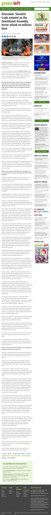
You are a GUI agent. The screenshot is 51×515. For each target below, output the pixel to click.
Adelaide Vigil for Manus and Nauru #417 (41, 97)
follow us (18, 450)
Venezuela (4, 457)
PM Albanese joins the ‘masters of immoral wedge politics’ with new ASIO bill (41, 229)
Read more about (37, 509)
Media (16, 9)
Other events (42, 102)
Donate (44, 2)
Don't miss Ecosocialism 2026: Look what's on (42, 191)
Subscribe (12, 448)
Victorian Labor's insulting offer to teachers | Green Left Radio (41, 177)
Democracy (4, 453)
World (18, 33)
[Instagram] (41, 211)
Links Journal (26, 490)
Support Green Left (40, 125)
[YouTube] (35, 211)
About (17, 492)
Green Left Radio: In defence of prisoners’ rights (42, 233)
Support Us (10, 9)
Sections (4, 9)
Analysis (3, 491)
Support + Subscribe (36, 2)
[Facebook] (5, 36)
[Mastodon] (2, 36)
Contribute (18, 493)
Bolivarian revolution (6, 455)
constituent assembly (26, 455)
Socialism (28, 453)
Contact (17, 495)
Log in (48, 2)
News (3, 490)
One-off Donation (11, 470)
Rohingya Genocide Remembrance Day (39, 92)
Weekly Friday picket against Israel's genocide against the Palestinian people (41, 83)
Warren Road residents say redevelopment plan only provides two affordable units (41, 238)
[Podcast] (36, 211)
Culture (3, 494)
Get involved (27, 9)
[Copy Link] (15, 36)
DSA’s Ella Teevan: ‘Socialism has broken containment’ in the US (42, 224)
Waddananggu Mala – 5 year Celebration (41, 78)
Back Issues (4, 496)
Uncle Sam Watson (11, 457)
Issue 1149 (13, 33)
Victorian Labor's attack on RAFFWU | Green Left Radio (41, 162)
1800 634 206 (14, 479)
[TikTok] (39, 211)
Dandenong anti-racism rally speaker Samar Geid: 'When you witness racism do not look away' (42, 186)
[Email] (12, 36)
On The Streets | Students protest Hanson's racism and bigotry (41, 167)
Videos (10, 493)
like (5, 450)
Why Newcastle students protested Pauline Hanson (41, 205)
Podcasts (11, 491)
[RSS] (48, 211)
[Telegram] (43, 211)
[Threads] (47, 211)
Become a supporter (8, 474)
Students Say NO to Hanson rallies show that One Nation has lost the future (41, 201)
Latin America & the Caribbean (19, 453)
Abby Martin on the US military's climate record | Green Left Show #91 (40, 172)
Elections (9, 453)
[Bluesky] (7, 36)
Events (21, 9)
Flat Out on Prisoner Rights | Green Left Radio (41, 159)
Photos (10, 490)
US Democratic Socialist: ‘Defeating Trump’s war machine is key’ (40, 219)
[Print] (10, 36)
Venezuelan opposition (16, 455)
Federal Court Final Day (40, 87)
